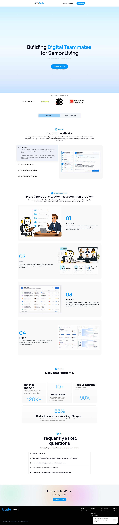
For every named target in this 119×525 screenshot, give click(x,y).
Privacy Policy (93, 513)
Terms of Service (94, 515)
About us (92, 510)
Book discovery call (105, 510)
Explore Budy (84, 510)
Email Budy (16, 509)
